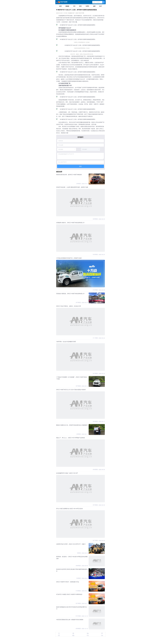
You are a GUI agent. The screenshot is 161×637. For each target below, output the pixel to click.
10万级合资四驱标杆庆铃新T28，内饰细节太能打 (69, 258)
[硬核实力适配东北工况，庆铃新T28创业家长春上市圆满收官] (97, 429)
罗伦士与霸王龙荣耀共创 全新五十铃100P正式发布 (69, 508)
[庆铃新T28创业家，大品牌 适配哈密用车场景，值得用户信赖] (80, 202)
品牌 (94, 6)
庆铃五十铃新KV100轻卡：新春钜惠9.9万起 (67, 582)
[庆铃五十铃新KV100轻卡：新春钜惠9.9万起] (97, 586)
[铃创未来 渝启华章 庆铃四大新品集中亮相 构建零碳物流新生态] (97, 573)
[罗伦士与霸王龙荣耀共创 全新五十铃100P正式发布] (80, 524)
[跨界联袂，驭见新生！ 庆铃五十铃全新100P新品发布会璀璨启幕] (97, 561)
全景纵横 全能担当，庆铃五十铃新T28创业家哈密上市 (70, 222)
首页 (60, 6)
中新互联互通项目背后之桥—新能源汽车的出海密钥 (69, 619)
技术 (100, 6)
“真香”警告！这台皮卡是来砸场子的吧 (66, 341)
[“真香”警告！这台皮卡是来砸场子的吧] (80, 357)
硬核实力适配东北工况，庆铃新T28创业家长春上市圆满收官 (72, 425)
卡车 (74, 6)
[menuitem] (60, 6)
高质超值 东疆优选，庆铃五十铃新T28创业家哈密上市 (70, 293)
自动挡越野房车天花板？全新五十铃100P (67, 473)
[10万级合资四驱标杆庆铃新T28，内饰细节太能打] (80, 273)
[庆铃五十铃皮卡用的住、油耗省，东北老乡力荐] (80, 321)
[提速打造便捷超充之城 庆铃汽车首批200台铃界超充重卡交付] (97, 611)
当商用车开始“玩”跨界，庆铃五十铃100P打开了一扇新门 (71, 544)
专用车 (87, 6)
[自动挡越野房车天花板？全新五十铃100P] (80, 488)
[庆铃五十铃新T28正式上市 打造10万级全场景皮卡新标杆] (80, 405)
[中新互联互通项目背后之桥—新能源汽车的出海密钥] (97, 624)
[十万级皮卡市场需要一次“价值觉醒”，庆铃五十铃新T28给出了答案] (97, 381)
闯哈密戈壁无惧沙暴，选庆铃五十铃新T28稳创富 (69, 174)
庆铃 (98, 18)
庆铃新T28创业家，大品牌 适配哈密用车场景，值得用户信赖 (72, 187)
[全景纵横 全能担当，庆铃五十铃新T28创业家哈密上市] (80, 238)
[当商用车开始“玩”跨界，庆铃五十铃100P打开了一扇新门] (97, 548)
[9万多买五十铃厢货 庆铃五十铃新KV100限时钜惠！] (97, 598)
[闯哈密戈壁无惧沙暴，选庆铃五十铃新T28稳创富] (97, 179)
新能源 (67, 6)
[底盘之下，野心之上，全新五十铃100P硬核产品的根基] (80, 453)
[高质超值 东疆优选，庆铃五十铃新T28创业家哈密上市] (97, 298)
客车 (80, 6)
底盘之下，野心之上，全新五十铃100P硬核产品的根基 (70, 437)
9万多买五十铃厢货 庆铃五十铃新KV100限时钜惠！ (69, 594)
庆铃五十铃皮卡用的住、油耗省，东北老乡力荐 (68, 306)
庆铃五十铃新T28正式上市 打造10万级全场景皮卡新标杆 (71, 389)
